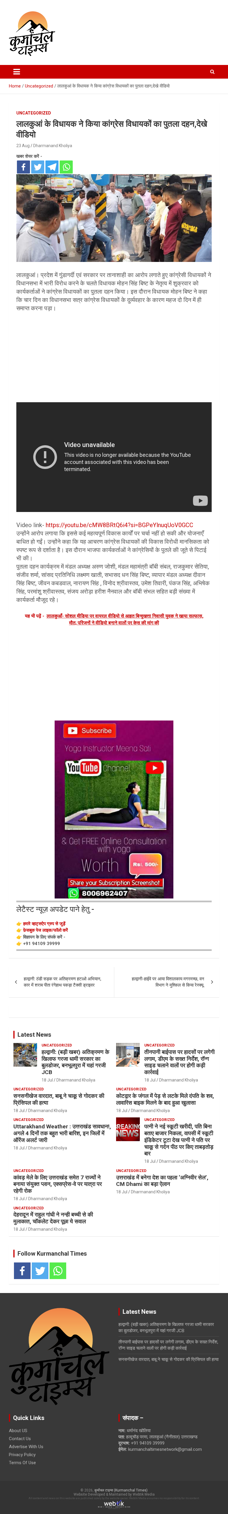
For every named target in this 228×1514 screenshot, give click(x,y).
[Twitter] (37, 167)
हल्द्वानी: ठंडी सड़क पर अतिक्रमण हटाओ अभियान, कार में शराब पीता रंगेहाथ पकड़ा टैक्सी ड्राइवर (62, 982)
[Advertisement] (114, 358)
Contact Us (20, 1438)
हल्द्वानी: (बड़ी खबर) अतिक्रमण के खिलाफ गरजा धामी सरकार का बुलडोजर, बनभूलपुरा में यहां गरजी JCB (75, 1062)
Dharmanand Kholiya (52, 145)
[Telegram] (51, 167)
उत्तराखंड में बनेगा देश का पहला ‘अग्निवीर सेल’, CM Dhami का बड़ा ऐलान (162, 1181)
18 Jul (47, 1080)
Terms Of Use (22, 1462)
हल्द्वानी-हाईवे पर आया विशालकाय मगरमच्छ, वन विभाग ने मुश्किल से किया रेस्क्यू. (168, 982)
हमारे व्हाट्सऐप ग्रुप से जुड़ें (44, 923)
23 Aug (23, 145)
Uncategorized (33, 113)
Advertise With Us (26, 1446)
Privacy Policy (22, 1454)
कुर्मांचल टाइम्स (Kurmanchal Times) (121, 1490)
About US (18, 1430)
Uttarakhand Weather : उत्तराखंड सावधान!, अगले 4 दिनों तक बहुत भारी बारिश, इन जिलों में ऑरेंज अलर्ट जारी (62, 1133)
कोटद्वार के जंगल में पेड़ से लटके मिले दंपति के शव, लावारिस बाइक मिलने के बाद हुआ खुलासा (165, 1099)
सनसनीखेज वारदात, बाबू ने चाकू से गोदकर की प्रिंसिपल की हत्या (58, 1099)
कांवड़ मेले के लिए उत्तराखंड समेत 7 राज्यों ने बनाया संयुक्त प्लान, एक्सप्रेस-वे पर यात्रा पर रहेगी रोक (57, 1184)
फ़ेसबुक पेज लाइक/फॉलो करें (45, 930)
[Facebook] (23, 167)
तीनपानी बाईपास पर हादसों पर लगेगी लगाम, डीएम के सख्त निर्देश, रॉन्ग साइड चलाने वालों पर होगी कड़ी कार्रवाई (179, 1062)
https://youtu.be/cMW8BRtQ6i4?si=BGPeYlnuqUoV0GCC (119, 525)
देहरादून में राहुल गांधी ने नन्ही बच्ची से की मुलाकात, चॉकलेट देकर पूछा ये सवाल (53, 1218)
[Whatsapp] (66, 167)
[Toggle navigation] (16, 72)
